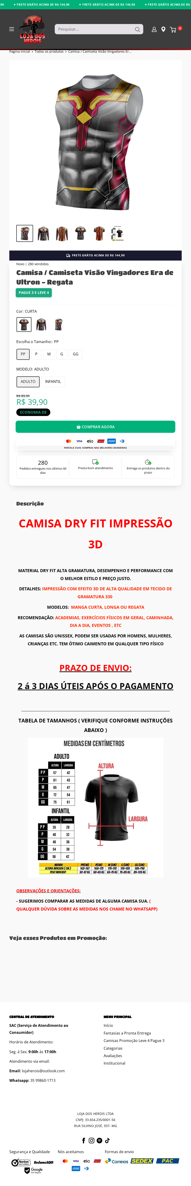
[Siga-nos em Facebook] (83, 1140)
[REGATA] (58, 324)
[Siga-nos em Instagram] (91, 1140)
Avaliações (113, 1055)
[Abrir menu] (11, 29)
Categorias (113, 1048)
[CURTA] (24, 324)
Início (108, 1025)
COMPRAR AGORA (98, 426)
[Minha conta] (154, 29)
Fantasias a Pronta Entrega (127, 1033)
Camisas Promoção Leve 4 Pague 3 (134, 1040)
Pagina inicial (19, 51)
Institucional (114, 1063)
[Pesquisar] (137, 29)
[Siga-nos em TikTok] (107, 1140)
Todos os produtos (49, 51)
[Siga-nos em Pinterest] (99, 1140)
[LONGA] (41, 324)
